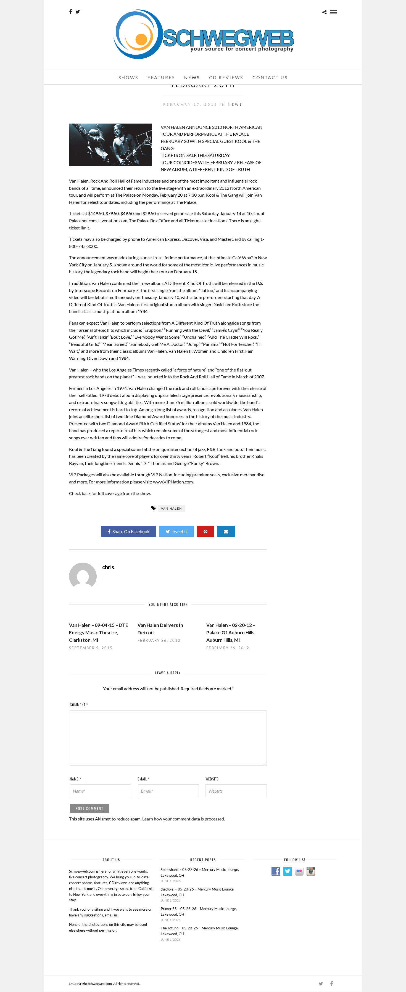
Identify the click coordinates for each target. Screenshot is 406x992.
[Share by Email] (226, 531)
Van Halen (171, 508)
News (192, 77)
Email (144, 779)
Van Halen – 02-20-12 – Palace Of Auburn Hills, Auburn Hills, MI (230, 632)
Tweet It (179, 531)
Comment (79, 704)
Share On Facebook (130, 531)
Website (211, 779)
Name (75, 779)
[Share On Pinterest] (205, 531)
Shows (128, 77)
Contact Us (270, 77)
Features (161, 77)
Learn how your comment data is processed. (183, 818)
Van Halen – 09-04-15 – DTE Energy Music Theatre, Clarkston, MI (98, 632)
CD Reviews (226, 77)
